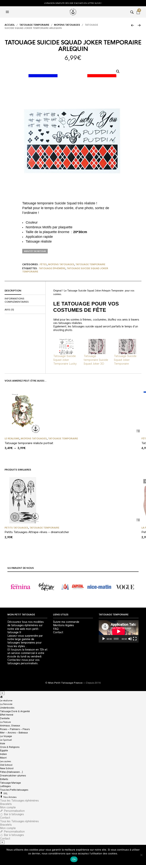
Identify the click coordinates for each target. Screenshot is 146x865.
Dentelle (5, 718)
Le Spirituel (6, 739)
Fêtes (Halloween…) (11, 772)
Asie (2, 743)
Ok (74, 859)
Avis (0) (9, 309)
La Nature (5, 722)
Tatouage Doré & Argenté (15, 711)
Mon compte (8, 807)
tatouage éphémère (52, 268)
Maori (3, 757)
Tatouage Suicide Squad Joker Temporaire (125, 359)
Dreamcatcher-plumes (13, 775)
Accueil (10, 24)
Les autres (5, 761)
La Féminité (6, 704)
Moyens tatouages (67, 24)
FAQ (56, 628)
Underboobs (7, 707)
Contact (58, 632)
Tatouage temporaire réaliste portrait (29, 443)
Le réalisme (12, 438)
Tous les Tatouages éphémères (19, 800)
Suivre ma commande (66, 621)
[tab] (25, 291)
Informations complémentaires (17, 300)
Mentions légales (63, 625)
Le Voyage (6, 736)
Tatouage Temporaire (34, 24)
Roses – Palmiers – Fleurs (15, 729)
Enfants (4, 779)
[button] (117, 71)
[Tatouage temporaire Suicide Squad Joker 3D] (97, 346)
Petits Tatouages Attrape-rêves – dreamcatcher (37, 532)
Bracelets (6, 803)
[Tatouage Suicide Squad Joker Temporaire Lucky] (66, 346)
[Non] (141, 855)
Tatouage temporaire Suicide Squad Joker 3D (96, 359)
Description (13, 290)
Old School (6, 764)
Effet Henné (6, 714)
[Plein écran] (135, 639)
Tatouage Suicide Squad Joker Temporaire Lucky (65, 359)
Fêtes (43, 264)
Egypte (4, 750)
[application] (119, 631)
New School (6, 768)
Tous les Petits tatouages (14, 789)
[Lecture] (104, 639)
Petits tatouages (16, 527)
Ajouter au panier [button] (138, 520)
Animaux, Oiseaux (10, 725)
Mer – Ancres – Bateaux (14, 732)
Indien (3, 754)
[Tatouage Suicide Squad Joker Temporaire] (127, 346)
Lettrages (5, 786)
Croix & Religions (9, 747)
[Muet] (130, 639)
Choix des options (138, 431)
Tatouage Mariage (10, 782)
